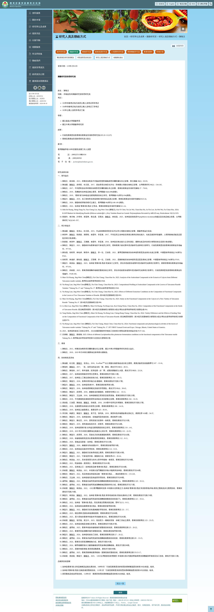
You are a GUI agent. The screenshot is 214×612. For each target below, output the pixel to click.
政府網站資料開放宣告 (63, 603)
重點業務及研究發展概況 (65, 57)
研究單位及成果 (39, 27)
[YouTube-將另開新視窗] (39, 89)
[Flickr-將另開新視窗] (44, 89)
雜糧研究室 (86, 52)
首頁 (126, 36)
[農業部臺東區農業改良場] (20, 4)
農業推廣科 (148, 52)
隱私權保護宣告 (61, 597)
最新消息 (36, 33)
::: (153, 3)
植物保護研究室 (101, 52)
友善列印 (179, 46)
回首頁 (161, 4)
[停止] (183, 28)
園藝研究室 (152, 36)
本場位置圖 (59, 605)
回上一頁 (120, 583)
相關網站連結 (118, 57)
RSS (193, 4)
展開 (120, 592)
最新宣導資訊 (38, 67)
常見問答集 (37, 54)
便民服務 (36, 13)
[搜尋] (210, 4)
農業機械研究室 (133, 52)
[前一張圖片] (57, 21)
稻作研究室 (61, 52)
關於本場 (36, 20)
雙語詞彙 (183, 4)
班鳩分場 (160, 52)
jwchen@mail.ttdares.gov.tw (83, 162)
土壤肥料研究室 (117, 52)
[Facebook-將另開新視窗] (35, 89)
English (172, 4)
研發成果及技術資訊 (84, 57)
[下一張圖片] (183, 21)
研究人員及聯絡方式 (168, 36)
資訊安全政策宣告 (62, 600)
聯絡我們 (36, 61)
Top (211, 609)
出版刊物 (36, 40)
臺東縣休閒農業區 (40, 81)
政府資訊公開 (38, 74)
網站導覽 (203, 4)
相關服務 (36, 47)
